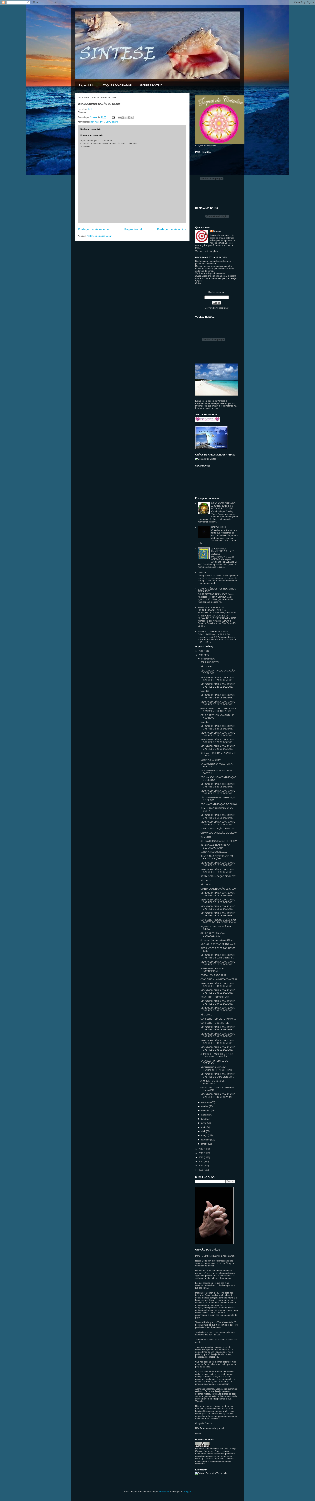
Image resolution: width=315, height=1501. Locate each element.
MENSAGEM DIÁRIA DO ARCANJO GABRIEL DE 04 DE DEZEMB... (217, 1035)
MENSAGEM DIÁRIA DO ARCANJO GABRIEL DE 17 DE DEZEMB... (217, 864)
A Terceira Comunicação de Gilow (216, 940)
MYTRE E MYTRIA (151, 85)
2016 (201, 651)
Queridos (202, 572)
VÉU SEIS (205, 884)
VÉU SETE (205, 880)
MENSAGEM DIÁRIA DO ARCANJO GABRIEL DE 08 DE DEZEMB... (217, 991)
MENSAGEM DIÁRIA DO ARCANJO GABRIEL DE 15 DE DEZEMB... (217, 894)
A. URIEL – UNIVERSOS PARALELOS (212, 1082)
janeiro (204, 1144)
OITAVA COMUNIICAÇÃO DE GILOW (218, 833)
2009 (201, 1170)
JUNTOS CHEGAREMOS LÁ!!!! (213, 631)
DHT (90, 109)
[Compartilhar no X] (125, 117)
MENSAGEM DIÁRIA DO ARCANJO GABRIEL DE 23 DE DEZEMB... (217, 740)
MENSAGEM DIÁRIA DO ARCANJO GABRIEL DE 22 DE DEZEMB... (217, 747)
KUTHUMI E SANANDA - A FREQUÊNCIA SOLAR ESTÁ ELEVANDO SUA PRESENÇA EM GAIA (217, 610)
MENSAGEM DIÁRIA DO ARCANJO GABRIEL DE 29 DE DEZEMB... (217, 678)
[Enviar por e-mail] (119, 117)
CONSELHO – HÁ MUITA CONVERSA (218, 979)
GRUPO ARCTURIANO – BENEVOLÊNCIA (212, 934)
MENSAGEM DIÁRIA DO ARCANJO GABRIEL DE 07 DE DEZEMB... (217, 1002)
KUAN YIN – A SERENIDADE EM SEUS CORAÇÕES (216, 857)
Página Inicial (87, 85)
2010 (201, 1165)
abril (203, 1131)
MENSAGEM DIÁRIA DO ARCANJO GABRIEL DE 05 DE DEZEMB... (217, 1028)
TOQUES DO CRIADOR (117, 85)
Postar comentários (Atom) (99, 236)
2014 (201, 1149)
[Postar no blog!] (122, 117)
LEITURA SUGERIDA (210, 760)
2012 (201, 1157)
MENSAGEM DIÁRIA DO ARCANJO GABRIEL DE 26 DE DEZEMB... (217, 703)
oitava (115, 122)
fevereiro (205, 1139)
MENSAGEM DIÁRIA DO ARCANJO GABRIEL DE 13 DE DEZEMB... (217, 907)
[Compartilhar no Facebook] (128, 117)
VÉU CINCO (206, 1014)
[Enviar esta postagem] (113, 117)
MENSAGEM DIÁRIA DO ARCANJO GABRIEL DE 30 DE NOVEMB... (217, 1095)
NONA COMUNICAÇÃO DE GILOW (217, 828)
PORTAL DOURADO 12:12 (213, 975)
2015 (201, 655)
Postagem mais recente (93, 229)
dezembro (206, 659)
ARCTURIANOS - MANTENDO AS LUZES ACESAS (222, 551)
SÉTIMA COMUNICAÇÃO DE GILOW (218, 841)
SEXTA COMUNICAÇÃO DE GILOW (217, 876)
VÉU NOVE (206, 666)
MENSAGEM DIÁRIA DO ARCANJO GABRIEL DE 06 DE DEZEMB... (217, 1009)
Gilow (108, 122)
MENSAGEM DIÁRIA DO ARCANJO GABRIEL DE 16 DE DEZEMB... (217, 871)
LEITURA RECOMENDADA (213, 852)
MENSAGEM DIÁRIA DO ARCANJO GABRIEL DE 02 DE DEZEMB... (217, 1048)
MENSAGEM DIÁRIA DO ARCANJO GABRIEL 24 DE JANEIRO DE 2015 (223, 506)
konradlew (163, 1491)
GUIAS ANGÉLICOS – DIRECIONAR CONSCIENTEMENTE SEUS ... (218, 709)
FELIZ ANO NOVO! (209, 662)
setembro (206, 1110)
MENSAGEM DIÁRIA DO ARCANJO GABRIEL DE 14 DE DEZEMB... (217, 901)
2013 (201, 1153)
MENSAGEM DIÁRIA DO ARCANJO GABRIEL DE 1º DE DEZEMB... (217, 1075)
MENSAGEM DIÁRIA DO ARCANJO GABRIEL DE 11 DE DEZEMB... (217, 956)
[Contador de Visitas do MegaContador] (205, 459)
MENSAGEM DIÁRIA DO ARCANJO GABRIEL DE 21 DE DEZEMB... (217, 785)
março (204, 1135)
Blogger (187, 1491)
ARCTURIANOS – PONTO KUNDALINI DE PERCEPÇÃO (216, 1068)
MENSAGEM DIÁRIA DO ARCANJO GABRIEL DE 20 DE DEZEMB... (217, 792)
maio (204, 1127)
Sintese (217, 231)
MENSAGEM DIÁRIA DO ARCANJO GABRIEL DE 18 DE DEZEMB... (217, 823)
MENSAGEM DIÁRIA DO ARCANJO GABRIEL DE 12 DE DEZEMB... (217, 914)
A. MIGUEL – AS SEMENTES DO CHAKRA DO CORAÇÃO (216, 1055)
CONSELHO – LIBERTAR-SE (214, 1023)
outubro (205, 1106)
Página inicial (133, 229)
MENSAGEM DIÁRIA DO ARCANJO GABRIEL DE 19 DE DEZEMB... (217, 816)
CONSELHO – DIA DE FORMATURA (218, 1019)
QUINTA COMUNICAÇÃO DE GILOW (218, 889)
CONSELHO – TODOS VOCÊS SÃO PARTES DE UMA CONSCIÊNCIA (218, 921)
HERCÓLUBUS (218, 527)
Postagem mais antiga (171, 229)
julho (203, 1119)
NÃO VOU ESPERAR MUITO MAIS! (218, 944)
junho (204, 1123)
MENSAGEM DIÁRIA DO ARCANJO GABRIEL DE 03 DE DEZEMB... (217, 1042)
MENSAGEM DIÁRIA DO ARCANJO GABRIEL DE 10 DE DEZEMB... (217, 963)
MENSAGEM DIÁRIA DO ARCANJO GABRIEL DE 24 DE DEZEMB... (217, 734)
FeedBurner (222, 308)
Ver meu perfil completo (206, 251)
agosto (204, 1115)
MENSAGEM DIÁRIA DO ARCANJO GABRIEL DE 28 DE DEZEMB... (217, 685)
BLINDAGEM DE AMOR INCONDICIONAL (212, 969)
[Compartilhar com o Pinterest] (132, 117)
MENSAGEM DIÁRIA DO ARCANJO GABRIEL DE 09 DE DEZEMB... (217, 985)
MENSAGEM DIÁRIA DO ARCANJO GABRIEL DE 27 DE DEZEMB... (217, 696)
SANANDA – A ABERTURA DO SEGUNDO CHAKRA (215, 846)
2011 (201, 1161)
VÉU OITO (205, 837)
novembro (206, 1102)
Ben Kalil (94, 122)
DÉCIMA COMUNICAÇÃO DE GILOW (218, 804)
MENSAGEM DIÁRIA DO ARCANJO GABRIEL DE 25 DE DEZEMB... (217, 727)
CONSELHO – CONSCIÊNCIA (215, 997)
